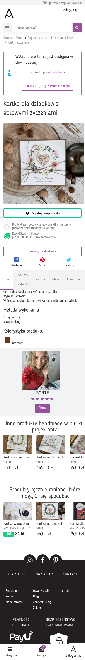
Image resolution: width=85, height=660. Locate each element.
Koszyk (41, 655)
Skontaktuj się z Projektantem (47, 86)
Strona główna (12, 37)
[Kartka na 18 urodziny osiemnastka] (50, 444)
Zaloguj (37, 607)
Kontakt (65, 590)
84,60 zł (18, 534)
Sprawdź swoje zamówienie (64, 3)
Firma (42, 408)
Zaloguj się (73, 656)
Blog (36, 596)
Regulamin (12, 590)
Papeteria (34, 38)
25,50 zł (77, 534)
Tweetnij (68, 265)
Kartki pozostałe (18, 42)
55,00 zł (10, 468)
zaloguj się (70, 10)
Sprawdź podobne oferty (47, 72)
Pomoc (10, 596)
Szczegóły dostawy (42, 251)
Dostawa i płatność (22, 279)
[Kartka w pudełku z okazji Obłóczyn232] (17, 511)
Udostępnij (16, 265)
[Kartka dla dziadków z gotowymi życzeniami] (43, 163)
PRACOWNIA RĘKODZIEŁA (17, 528)
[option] (17, 453)
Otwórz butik (41, 590)
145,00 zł (45, 468)
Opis (6, 279)
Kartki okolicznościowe (58, 38)
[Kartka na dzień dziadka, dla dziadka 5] (50, 511)
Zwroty (40, 279)
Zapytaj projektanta (45, 213)
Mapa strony (14, 602)
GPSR (56, 279)
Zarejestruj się (42, 602)
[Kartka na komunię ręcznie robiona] (17, 444)
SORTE (7, 462)
